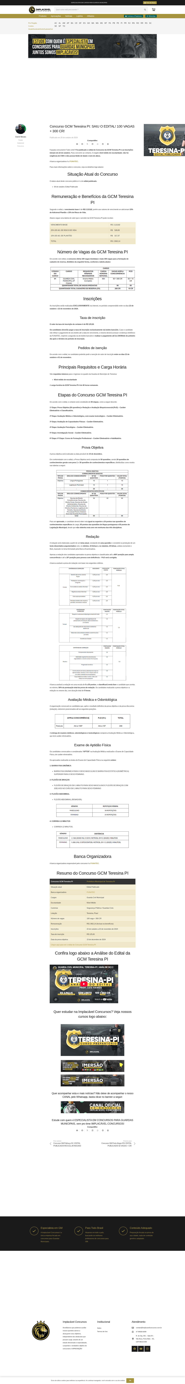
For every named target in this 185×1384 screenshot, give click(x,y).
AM (64, 23)
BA (72, 23)
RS (146, 23)
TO (64, 26)
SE (55, 26)
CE (76, 23)
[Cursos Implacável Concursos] (92, 46)
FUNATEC (74, 161)
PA (110, 23)
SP (60, 26)
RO (137, 23)
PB (114, 23)
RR (142, 23)
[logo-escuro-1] (40, 9)
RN (133, 23)
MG (97, 23)
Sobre (99, 1328)
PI (121, 23)
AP (68, 23)
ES (84, 23)
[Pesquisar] (145, 10)
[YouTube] (141, 1349)
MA (93, 23)
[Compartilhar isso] (82, 144)
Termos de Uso (102, 1331)
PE (118, 23)
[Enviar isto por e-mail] (77, 144)
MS (101, 23)
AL (60, 23)
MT (105, 23)
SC (150, 23)
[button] (32, 23)
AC (55, 23)
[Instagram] (147, 1349)
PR (125, 23)
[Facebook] (135, 1349)
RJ (129, 23)
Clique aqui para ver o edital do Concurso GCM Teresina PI (73, 945)
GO (88, 23)
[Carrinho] (153, 9)
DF (80, 23)
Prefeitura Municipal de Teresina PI (101, 881)
